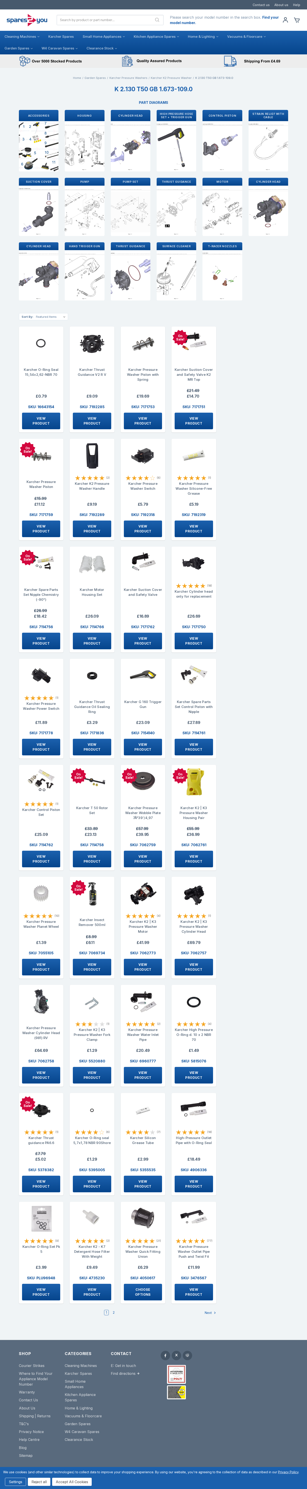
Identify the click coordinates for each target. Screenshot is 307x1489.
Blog (23, 1447)
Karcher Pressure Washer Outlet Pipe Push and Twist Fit (194, 1251)
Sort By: (27, 316)
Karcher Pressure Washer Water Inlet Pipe (143, 1035)
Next (209, 1312)
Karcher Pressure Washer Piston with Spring (143, 374)
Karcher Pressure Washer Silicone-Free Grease (194, 488)
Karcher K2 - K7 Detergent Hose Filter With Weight (92, 1251)
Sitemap (26, 1455)
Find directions (123, 1373)
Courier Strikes (31, 1365)
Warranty (27, 1392)
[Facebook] (165, 1355)
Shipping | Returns (35, 1416)
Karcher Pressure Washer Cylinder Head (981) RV (41, 1033)
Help (296, 5)
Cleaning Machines (20, 36)
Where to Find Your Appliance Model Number (36, 1379)
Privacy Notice (31, 1431)
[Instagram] (187, 1355)
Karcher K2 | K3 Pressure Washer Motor (143, 926)
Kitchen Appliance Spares (155, 36)
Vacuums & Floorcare (244, 36)
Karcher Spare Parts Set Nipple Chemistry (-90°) (41, 595)
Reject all (39, 1482)
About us (281, 5)
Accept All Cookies (72, 1482)
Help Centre (29, 1439)
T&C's (24, 1424)
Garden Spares (16, 48)
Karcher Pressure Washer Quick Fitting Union (142, 1251)
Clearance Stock (100, 48)
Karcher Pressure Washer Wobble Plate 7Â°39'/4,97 (143, 813)
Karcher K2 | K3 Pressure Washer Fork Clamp (92, 1035)
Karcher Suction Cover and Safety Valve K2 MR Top (194, 374)
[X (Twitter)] (176, 1355)
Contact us (261, 5)
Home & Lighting (201, 36)
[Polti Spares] (176, 1374)
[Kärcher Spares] (176, 1392)
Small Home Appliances (102, 36)
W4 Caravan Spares (58, 48)
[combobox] (104, 20)
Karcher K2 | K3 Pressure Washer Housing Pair (194, 813)
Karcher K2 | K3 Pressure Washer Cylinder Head (194, 926)
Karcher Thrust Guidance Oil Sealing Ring (92, 707)
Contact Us (28, 1400)
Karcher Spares (61, 36)
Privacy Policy (288, 1472)
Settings (15, 1482)
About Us (27, 1408)
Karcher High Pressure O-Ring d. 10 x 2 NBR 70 (194, 1035)
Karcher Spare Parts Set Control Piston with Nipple (194, 707)
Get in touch (125, 1365)
